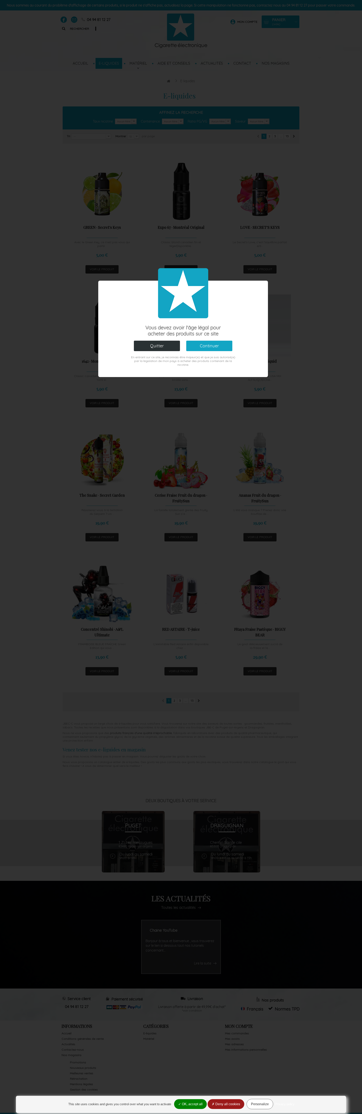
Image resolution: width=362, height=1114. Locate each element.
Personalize (260, 1104)
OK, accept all (192, 1104)
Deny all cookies (227, 1104)
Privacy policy (285, 1104)
